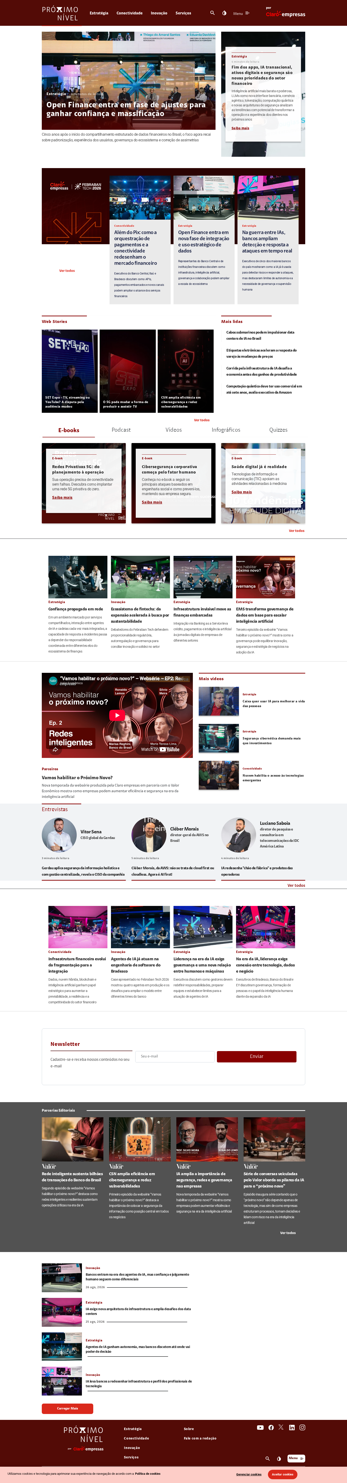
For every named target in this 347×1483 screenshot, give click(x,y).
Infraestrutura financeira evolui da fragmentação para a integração (77, 965)
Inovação (159, 13)
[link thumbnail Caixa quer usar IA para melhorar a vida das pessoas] (219, 701)
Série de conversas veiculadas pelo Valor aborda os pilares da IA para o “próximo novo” (274, 1180)
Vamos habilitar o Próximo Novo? (77, 778)
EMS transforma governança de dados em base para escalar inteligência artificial (265, 615)
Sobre (189, 1429)
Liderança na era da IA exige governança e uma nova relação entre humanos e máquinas (202, 965)
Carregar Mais (67, 1408)
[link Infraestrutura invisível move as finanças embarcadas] (203, 577)
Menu (238, 14)
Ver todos (67, 271)
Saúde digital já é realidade (259, 467)
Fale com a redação (200, 1438)
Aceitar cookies (283, 1474)
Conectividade (130, 13)
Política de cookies (148, 1473)
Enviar (256, 1056)
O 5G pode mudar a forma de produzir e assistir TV (125, 405)
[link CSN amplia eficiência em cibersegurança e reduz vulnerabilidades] (140, 1139)
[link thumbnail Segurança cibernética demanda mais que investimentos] (219, 738)
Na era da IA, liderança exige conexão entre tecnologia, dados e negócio (265, 965)
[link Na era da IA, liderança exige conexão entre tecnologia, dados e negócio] (265, 927)
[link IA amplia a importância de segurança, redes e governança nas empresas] (207, 1139)
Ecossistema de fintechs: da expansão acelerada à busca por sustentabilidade (140, 615)
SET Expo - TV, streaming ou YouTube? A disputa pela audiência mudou (67, 402)
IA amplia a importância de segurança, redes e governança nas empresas (204, 1180)
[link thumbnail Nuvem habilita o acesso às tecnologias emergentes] (219, 775)
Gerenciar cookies (249, 1474)
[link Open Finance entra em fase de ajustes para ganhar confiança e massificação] (129, 81)
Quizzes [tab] (278, 430)
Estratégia (99, 13)
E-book (57, 458)
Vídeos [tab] (173, 430)
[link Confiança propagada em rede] (77, 577)
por (268, 8)
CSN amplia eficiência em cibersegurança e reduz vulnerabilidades (181, 402)
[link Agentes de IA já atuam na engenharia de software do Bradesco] (140, 927)
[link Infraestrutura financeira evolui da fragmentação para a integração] (77, 927)
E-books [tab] (68, 431)
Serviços (183, 13)
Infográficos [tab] (226, 430)
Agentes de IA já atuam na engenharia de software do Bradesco (136, 965)
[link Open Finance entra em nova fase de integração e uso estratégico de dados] (204, 198)
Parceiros (50, 769)
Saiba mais (240, 128)
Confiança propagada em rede (75, 609)
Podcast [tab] (121, 430)
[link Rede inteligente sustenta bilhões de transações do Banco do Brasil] (72, 1139)
